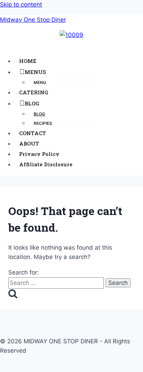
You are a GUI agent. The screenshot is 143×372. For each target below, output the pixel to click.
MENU (40, 82)
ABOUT (29, 143)
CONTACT (32, 133)
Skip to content (21, 4)
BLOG (32, 103)
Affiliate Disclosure (46, 164)
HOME (27, 60)
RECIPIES (43, 123)
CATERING (33, 92)
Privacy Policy (39, 153)
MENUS (35, 71)
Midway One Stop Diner (33, 19)
